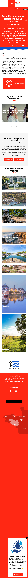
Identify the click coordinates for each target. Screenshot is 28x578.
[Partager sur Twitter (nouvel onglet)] (8, 46)
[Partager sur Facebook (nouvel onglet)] (5, 46)
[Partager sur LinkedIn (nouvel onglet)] (12, 46)
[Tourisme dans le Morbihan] (17, 3)
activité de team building (15, 71)
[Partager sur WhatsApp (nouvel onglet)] (15, 46)
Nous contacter (14, 401)
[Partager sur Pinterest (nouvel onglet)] (19, 46)
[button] (26, 20)
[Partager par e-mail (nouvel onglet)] (23, 46)
